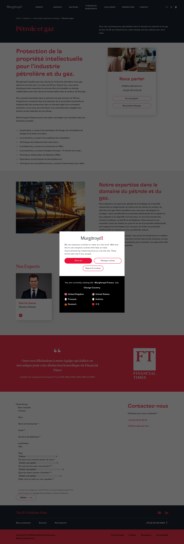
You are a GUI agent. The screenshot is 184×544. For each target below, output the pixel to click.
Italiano (99, 299)
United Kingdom (76, 294)
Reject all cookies (93, 268)
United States (103, 294)
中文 (98, 304)
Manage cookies (108, 261)
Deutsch (72, 304)
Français (72, 299)
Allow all (78, 261)
